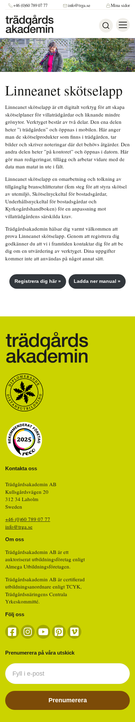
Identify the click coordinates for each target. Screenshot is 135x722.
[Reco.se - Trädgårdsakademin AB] (24, 439)
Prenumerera (67, 700)
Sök (106, 26)
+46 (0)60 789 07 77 (30, 5)
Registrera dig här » (38, 281)
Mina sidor (120, 5)
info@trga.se (79, 5)
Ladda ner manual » (97, 281)
